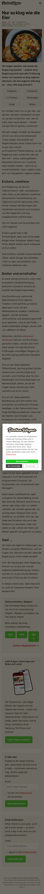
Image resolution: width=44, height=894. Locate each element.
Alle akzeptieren (22, 461)
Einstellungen (30, 466)
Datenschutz (11, 454)
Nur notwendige (14, 466)
